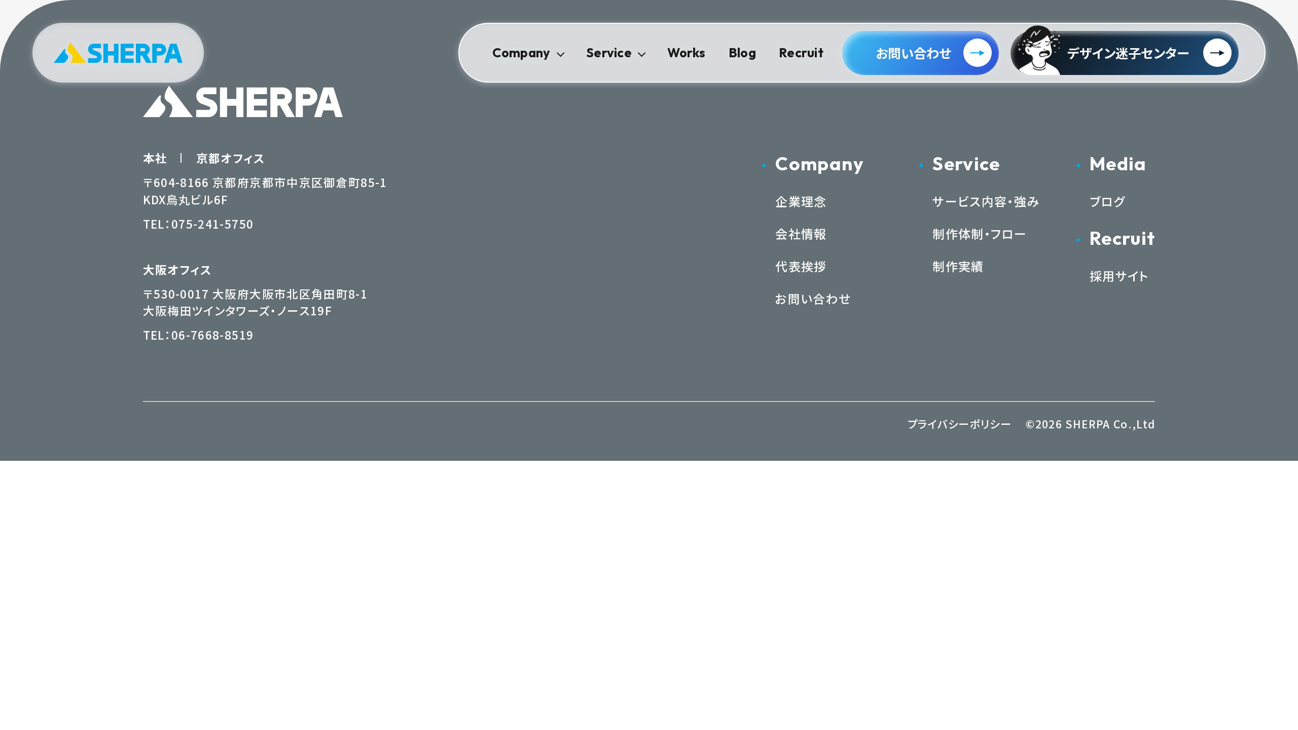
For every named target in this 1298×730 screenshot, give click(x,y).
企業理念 (800, 201)
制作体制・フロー (979, 233)
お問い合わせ (913, 53)
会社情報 (800, 233)
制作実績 (958, 266)
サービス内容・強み (985, 201)
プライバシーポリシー (960, 423)
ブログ (1107, 201)
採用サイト (1119, 275)
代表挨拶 (800, 266)
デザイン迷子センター (1128, 53)
